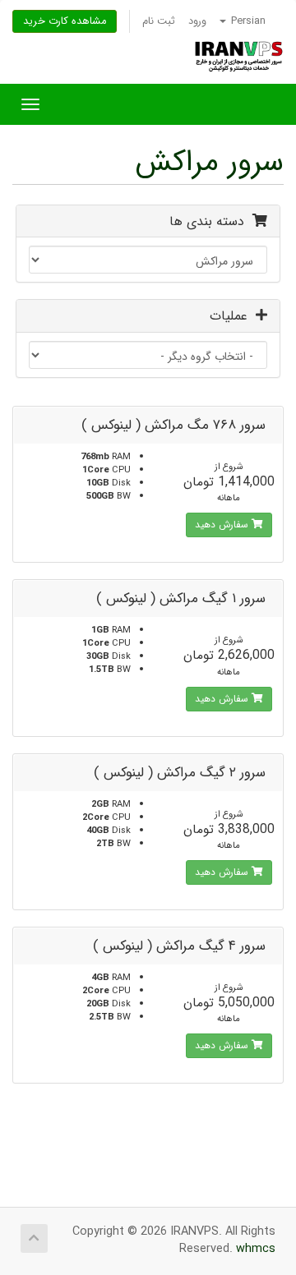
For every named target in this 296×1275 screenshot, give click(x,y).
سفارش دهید (223, 524)
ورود (197, 21)
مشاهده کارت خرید (64, 21)
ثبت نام (158, 21)
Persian (247, 21)
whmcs (255, 1249)
